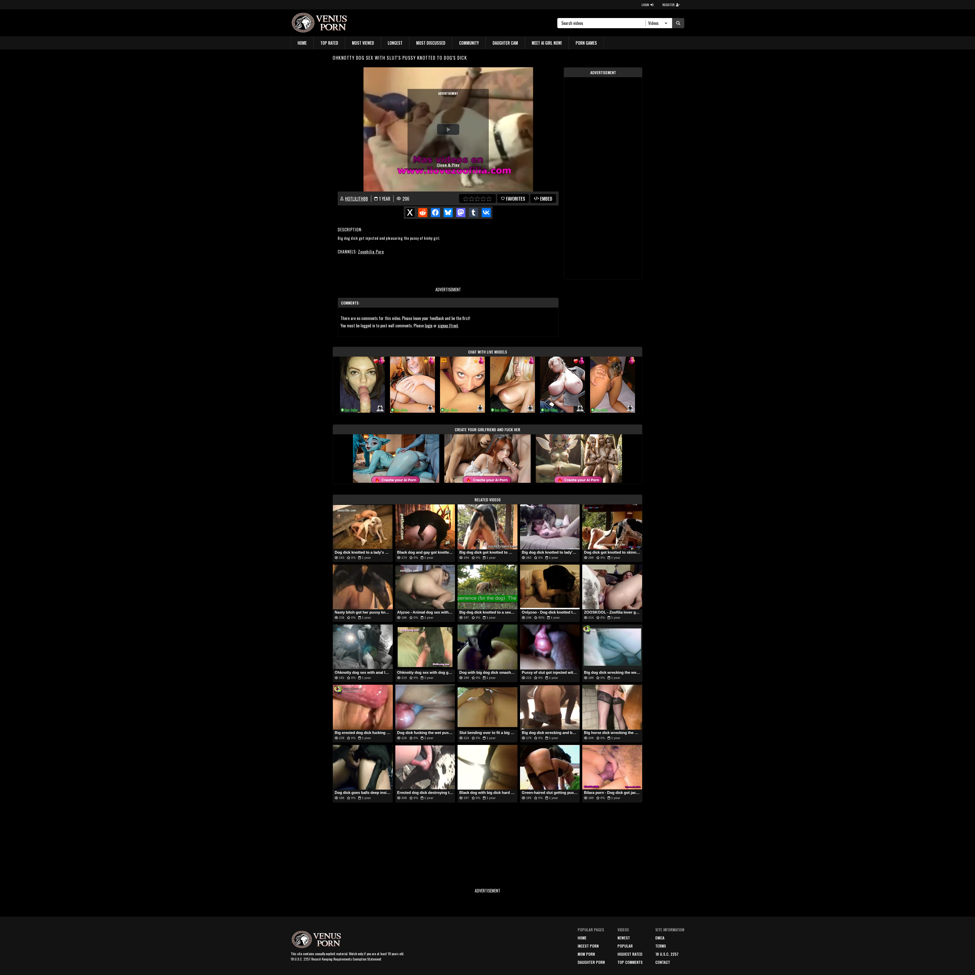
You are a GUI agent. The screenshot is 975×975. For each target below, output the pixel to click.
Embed (546, 198)
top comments (630, 962)
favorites (515, 198)
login (428, 326)
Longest (395, 43)
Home (302, 43)
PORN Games (586, 43)
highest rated (630, 954)
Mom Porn (586, 954)
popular (625, 946)
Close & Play (448, 165)
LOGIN (645, 5)
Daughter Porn (591, 962)
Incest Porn (588, 946)
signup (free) (448, 326)
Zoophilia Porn (371, 252)
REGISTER (668, 5)
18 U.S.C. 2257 (666, 954)
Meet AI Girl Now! (547, 43)
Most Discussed (430, 43)
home (582, 937)
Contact (662, 962)
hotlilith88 (356, 198)
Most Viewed (363, 43)
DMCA (659, 937)
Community (469, 43)
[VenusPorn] (320, 23)
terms (660, 946)
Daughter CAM (505, 43)
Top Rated (329, 43)
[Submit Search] (678, 23)
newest (624, 937)
